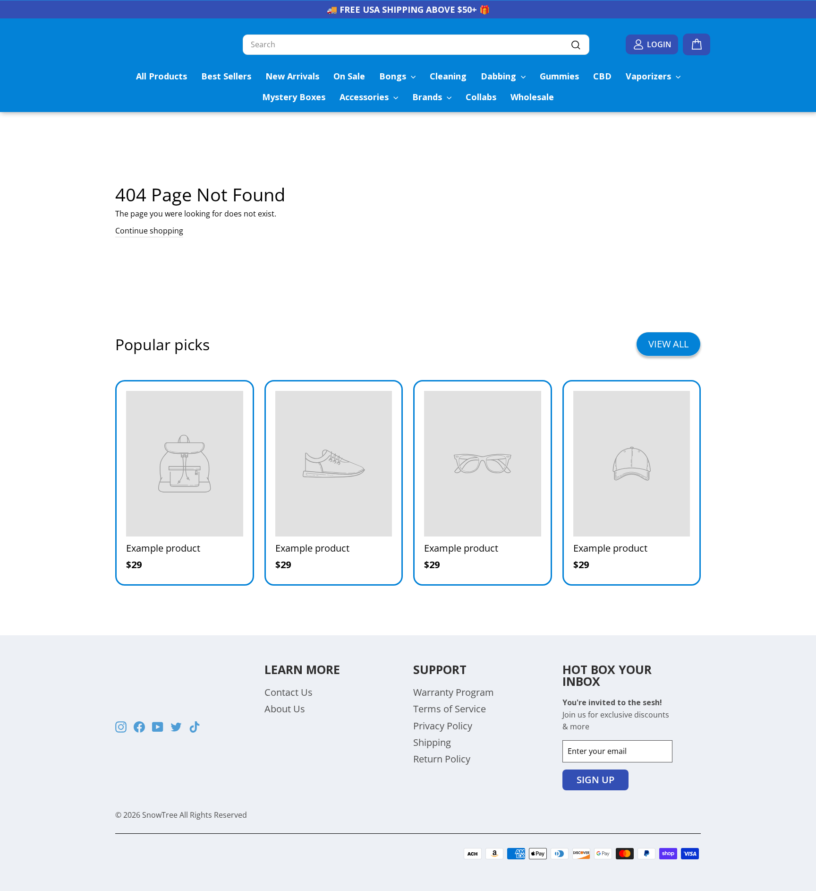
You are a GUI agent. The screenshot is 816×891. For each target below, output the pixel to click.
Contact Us (288, 692)
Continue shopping (149, 230)
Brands (428, 97)
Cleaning (448, 76)
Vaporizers (649, 76)
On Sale (349, 76)
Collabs (481, 97)
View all (668, 343)
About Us (284, 708)
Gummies (559, 76)
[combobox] (416, 45)
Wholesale (532, 97)
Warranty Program (453, 692)
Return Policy (441, 759)
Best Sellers (226, 76)
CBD (602, 76)
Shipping (432, 742)
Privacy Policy (442, 725)
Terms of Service (449, 708)
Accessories (365, 97)
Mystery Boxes (293, 97)
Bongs (393, 76)
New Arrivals (292, 76)
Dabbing (499, 76)
